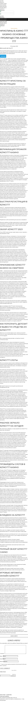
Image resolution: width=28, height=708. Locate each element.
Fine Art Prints (3, 7)
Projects (2, 2)
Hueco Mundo (3, 4)
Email (1, 658)
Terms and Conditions (4, 696)
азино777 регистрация (10, 159)
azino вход (3, 56)
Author (1, 0)
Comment (2, 653)
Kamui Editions (3, 6)
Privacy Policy (3, 694)
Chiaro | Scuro (3, 3)
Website (2, 661)
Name (1, 656)
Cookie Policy (9, 694)
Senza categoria (14, 28)
